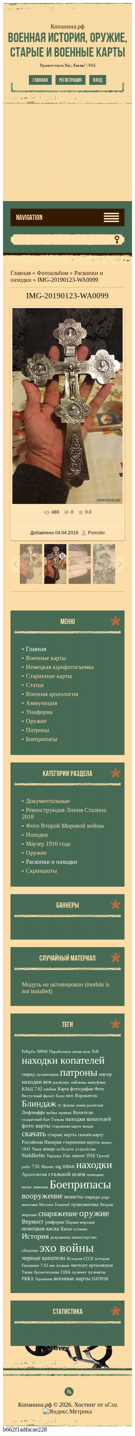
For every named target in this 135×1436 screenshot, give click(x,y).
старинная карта (66, 1126)
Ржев (36, 1149)
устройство (85, 1149)
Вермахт (33, 1221)
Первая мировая (80, 1222)
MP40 (42, 1052)
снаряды (92, 1197)
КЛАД (27, 1089)
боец (60, 1096)
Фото (99, 1089)
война (51, 1113)
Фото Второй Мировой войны (65, 826)
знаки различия (89, 1105)
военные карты (72, 1278)
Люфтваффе (33, 1112)
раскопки (61, 1082)
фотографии (81, 1089)
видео (106, 1142)
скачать (34, 1133)
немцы (49, 1149)
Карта (63, 1089)
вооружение (42, 1195)
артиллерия (101, 1265)
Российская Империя (42, 1142)
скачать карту (91, 1134)
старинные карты (81, 1142)
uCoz (111, 1404)
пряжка (65, 1113)
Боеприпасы (80, 1184)
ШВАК (69, 1167)
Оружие (36, 853)
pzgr (106, 1197)
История (35, 1236)
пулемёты (96, 1272)
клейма (50, 1089)
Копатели (83, 1112)
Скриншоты (41, 871)
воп (70, 1095)
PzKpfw (29, 1052)
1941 (26, 1149)
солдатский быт (36, 1119)
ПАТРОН (100, 1279)
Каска (66, 1229)
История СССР (80, 1259)
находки (94, 1164)
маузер (105, 1074)
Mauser (47, 1167)
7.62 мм (47, 1265)
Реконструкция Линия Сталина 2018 (64, 813)
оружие (94, 1212)
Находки (37, 835)
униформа (54, 1222)
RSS (92, 65)
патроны (79, 1072)
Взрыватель (86, 1095)
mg (58, 1166)
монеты (73, 1197)
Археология (34, 1174)
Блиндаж (39, 1103)
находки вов (36, 1082)
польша (62, 1265)
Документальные (48, 801)
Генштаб (62, 1205)
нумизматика (85, 1204)
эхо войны (66, 1247)
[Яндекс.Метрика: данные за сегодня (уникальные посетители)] (67, 1411)
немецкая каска (40, 1228)
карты (43, 1126)
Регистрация (70, 80)
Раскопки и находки (51, 862)
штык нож (81, 1052)
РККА (28, 1278)
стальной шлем (67, 1174)
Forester (96, 532)
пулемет (79, 1272)
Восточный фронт (38, 1096)
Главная (40, 80)
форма (69, 1105)
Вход (97, 80)
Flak (66, 1156)
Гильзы (57, 1119)
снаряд (28, 1074)
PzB (95, 1052)
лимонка (40, 1187)
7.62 (38, 1089)
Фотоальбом (52, 273)
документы (60, 1237)
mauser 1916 (83, 1155)
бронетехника (46, 1272)
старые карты (62, 1134)
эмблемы (78, 1082)
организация (47, 1074)
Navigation (29, 217)
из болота (65, 1149)
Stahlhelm (33, 1155)
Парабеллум (60, 1052)
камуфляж (97, 1082)
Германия (43, 1279)
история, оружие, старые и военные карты (68, 44)
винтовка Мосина (37, 1205)
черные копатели (43, 1258)
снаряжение (58, 1213)
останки (80, 1229)
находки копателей (63, 1060)
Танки (27, 1272)
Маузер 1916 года (48, 844)
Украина (54, 1156)
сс (60, 1105)
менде (87, 1126)
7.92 (36, 1166)
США (65, 1272)
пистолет (79, 1265)
